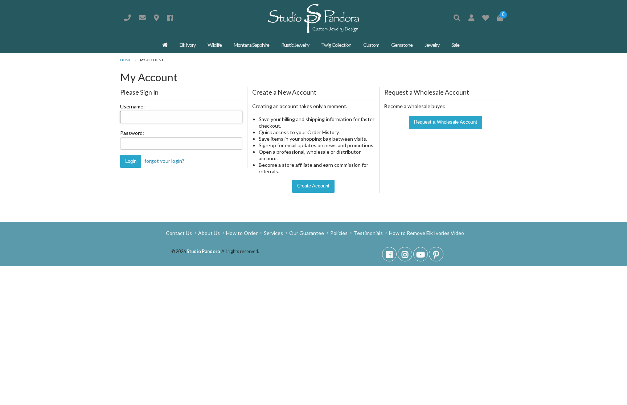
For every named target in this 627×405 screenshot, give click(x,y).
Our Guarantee (306, 233)
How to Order (242, 233)
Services (273, 233)
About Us (209, 233)
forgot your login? (164, 161)
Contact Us (179, 233)
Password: (132, 133)
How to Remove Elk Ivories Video (426, 233)
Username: (132, 106)
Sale (455, 45)
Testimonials (368, 233)
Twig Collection (336, 45)
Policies (339, 233)
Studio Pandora (203, 251)
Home (125, 60)
